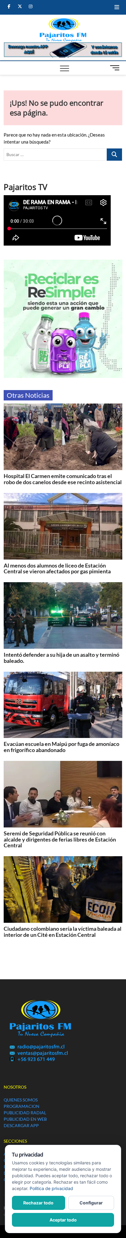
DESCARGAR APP (21, 1125)
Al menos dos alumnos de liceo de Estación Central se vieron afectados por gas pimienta (57, 568)
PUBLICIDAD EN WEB (25, 1119)
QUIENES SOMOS (21, 1099)
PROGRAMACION (21, 1106)
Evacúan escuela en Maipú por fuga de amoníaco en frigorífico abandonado (61, 746)
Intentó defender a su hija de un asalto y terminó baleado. (61, 657)
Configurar (91, 1202)
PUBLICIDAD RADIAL (25, 1112)
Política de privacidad (51, 1188)
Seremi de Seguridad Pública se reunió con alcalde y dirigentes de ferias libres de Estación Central (60, 839)
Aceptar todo (63, 1219)
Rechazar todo (38, 1202)
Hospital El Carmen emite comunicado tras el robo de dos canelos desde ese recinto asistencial (63, 479)
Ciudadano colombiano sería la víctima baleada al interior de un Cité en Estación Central (62, 931)
